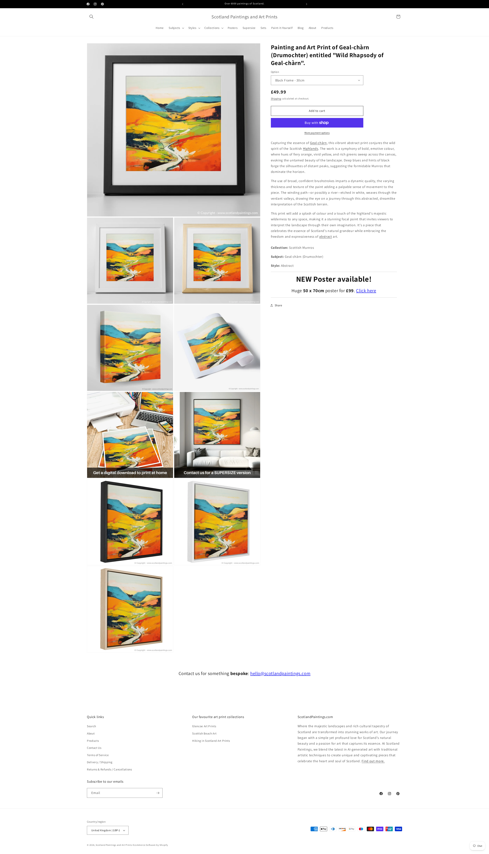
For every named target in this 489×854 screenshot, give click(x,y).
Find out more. (373, 761)
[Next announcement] (306, 4)
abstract (325, 236)
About (91, 733)
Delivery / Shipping (100, 762)
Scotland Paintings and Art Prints (114, 844)
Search (91, 726)
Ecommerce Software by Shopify (150, 844)
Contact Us (94, 748)
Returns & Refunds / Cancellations (109, 769)
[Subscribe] (157, 793)
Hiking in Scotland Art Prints (211, 741)
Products (93, 741)
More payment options (317, 132)
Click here (366, 290)
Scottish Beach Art (204, 733)
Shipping (276, 98)
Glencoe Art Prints (204, 726)
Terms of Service (98, 755)
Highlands (310, 148)
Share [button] (278, 305)
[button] (91, 16)
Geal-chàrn (318, 142)
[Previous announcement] (182, 4)
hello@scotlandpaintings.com (280, 673)
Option (275, 72)
